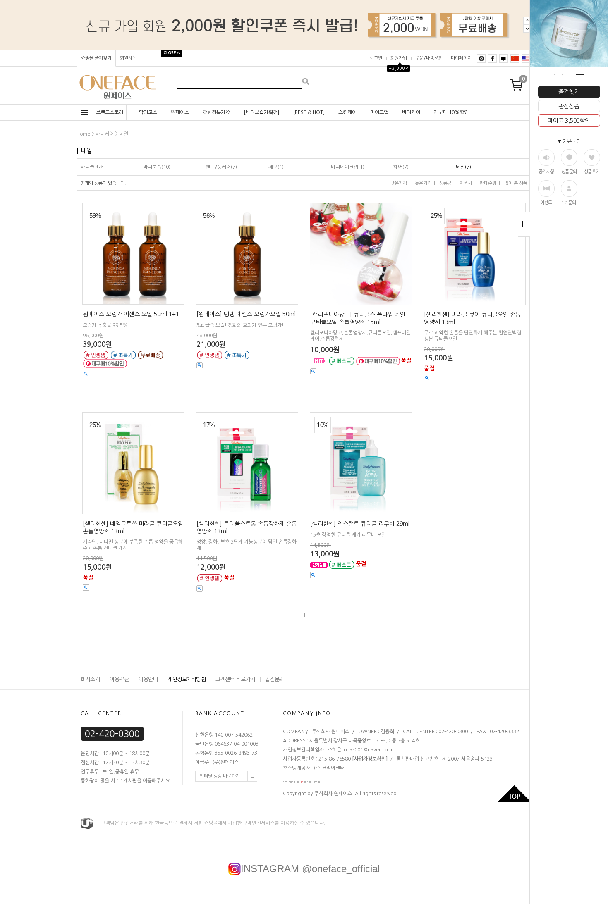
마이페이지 (461, 58)
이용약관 (119, 679)
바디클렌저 (92, 167)
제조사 (466, 183)
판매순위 (488, 183)
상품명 (445, 183)
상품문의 (569, 171)
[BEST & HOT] (309, 112)
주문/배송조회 (429, 58)
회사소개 (90, 679)
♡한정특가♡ (216, 112)
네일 (123, 133)
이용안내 (148, 679)
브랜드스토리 (109, 112)
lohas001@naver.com (366, 749)
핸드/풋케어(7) (221, 167)
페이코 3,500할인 (569, 121)
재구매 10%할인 (451, 112)
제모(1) (276, 167)
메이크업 (379, 112)
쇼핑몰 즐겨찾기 (96, 58)
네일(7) (463, 167)
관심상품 (568, 106)
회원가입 (398, 58)
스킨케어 (347, 112)
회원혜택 (128, 58)
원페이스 (180, 112)
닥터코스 (148, 112)
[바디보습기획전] (261, 112)
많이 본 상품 (515, 183)
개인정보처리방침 (187, 679)
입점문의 (274, 679)
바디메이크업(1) (347, 167)
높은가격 (423, 183)
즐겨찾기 (568, 92)
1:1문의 (569, 202)
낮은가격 (398, 183)
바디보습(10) (156, 167)
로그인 (376, 58)
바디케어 (411, 112)
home (83, 133)
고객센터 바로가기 (235, 679)
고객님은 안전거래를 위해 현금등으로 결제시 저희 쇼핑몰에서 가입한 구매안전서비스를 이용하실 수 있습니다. (209, 823)
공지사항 (546, 171)
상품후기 (592, 171)
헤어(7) (401, 167)
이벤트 (546, 202)
